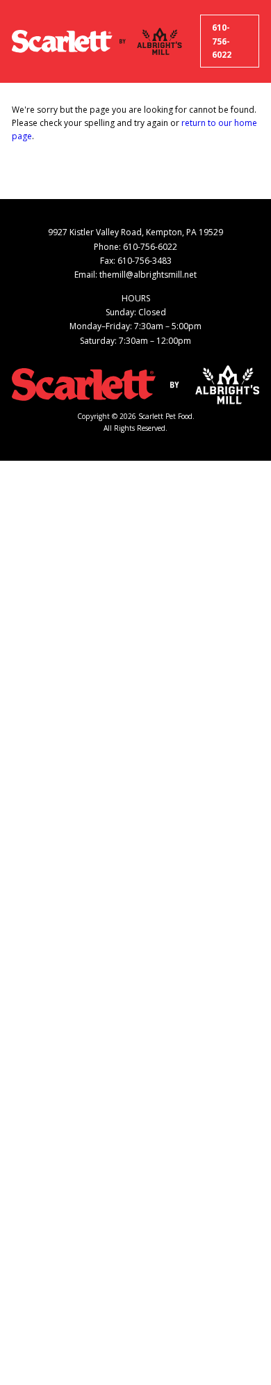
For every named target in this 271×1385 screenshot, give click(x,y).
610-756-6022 (221, 41)
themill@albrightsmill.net (148, 274)
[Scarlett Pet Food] (62, 41)
